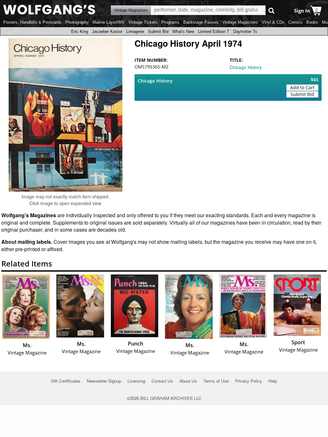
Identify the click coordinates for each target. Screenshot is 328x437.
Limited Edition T (213, 31)
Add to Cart (302, 87)
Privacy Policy (248, 381)
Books (312, 22)
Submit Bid (158, 31)
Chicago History (246, 67)
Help (272, 381)
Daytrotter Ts (245, 31)
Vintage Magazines (240, 22)
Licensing (136, 381)
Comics (295, 22)
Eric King (79, 31)
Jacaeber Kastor (107, 31)
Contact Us (162, 381)
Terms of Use (216, 381)
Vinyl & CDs (273, 22)
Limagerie (135, 31)
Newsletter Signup (104, 381)
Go (271, 10)
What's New (183, 31)
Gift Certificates (65, 381)
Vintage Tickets (143, 22)
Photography (77, 22)
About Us (188, 381)
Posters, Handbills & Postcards (32, 22)
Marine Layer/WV (109, 22)
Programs (170, 22)
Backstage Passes (200, 22)
